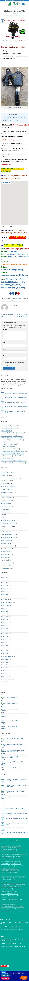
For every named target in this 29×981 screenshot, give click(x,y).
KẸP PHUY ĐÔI (5, 560)
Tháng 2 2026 (4, 594)
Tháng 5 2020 (4, 639)
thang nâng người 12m (16, 863)
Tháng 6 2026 (4, 582)
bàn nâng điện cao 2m (16, 847)
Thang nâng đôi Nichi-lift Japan (8, 868)
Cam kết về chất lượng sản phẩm (10, 120)
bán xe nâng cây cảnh (6, 854)
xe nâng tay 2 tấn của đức (7, 455)
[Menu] (2, 4)
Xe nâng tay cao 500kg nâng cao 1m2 (9, 891)
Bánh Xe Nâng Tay (5, 506)
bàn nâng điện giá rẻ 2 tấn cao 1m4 (9, 849)
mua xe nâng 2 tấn (5, 439)
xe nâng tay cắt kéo (6, 565)
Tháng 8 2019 (4, 665)
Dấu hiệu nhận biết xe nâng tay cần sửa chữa (15, 412)
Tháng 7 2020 (4, 633)
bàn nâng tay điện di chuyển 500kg (9, 432)
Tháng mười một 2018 (7, 679)
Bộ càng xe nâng (5, 503)
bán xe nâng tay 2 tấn (17, 437)
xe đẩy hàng (4, 557)
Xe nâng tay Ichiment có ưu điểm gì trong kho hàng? (15, 398)
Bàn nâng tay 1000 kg (15, 845)
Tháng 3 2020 (4, 645)
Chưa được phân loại (6, 500)
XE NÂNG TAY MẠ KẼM (7, 526)
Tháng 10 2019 (5, 659)
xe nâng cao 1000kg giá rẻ (20, 884)
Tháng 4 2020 (4, 642)
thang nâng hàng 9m (6, 863)
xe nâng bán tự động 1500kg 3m (8, 446)
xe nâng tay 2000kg (18, 455)
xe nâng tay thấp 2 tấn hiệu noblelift (9, 460)
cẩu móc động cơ (17, 856)
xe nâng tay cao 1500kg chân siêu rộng (10, 893)
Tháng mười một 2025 (7, 602)
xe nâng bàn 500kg (19, 439)
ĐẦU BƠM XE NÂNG (14, 9)
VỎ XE (3, 529)
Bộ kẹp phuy (4, 512)
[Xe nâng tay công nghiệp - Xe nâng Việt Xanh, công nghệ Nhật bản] (14, 4)
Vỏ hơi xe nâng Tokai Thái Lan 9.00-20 (10, 872)
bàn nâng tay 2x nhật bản (13, 428)
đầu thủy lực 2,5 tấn (14, 279)
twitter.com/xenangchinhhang (12, 270)
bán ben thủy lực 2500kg (15, 288)
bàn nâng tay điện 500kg (7, 430)
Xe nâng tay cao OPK (6, 899)
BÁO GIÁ (24, 977)
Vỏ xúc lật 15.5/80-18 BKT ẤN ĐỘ (9, 875)
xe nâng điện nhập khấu (18, 906)
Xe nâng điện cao (5, 495)
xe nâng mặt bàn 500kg (22, 451)
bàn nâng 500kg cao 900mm (8, 425)
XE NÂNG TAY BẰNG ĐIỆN (8, 537)
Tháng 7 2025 (4, 614)
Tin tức (21, 975)
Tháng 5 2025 (4, 619)
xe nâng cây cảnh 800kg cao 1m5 (8, 451)
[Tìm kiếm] (23, 4)
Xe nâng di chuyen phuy (7, 546)
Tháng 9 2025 (4, 608)
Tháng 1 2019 (4, 676)
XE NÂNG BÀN (5, 475)
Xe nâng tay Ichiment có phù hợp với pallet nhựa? (16, 407)
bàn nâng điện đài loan (6, 435)
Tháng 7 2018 (4, 682)
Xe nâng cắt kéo (5, 531)
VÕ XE (3, 514)
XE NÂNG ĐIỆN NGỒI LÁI (8, 486)
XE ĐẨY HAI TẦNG (6, 481)
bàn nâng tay (4, 428)
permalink (14, 300)
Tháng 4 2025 (4, 622)
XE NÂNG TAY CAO (6, 563)
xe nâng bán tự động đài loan (7, 884)
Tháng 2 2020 (4, 648)
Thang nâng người (5, 540)
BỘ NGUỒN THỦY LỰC (7, 472)
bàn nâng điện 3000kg (6, 847)
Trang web (5, 355)
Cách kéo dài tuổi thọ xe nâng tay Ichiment (16, 402)
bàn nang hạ (6, 845)
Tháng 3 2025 (4, 625)
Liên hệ (25, 975)
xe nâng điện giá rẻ (21, 462)
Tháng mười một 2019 (7, 656)
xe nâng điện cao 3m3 (22, 460)
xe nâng (12, 439)
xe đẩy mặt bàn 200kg (6, 911)
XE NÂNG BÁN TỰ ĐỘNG (8, 523)
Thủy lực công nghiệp (6, 492)
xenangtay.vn (13, 251)
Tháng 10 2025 (5, 605)
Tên (4, 342)
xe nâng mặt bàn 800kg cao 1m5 (8, 453)
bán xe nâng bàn (15, 435)
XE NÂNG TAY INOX (6, 497)
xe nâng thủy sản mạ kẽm (7, 906)
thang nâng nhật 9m (20, 865)
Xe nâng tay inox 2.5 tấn (17, 899)
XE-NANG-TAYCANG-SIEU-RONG (10, 478)
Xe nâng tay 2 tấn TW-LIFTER (14, 886)
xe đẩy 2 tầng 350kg (6, 908)
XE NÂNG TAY (5, 483)
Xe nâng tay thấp (5, 551)
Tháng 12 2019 (5, 653)
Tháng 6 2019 (4, 670)
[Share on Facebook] (10, 293)
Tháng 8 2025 (4, 611)
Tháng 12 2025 (5, 599)
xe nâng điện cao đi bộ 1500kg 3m (9, 462)
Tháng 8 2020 (4, 631)
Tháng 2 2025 (4, 628)
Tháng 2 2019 (4, 673)
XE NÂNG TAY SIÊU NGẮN (8, 520)
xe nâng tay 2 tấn (20, 453)
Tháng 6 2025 (4, 616)
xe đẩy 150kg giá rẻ (16, 908)
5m (2, 845)
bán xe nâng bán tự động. (7, 437)
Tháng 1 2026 (4, 597)
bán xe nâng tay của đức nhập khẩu (19, 854)
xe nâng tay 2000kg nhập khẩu (8, 458)
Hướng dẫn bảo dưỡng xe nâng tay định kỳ (17, 832)
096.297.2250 (16, 927)
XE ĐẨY (3, 517)
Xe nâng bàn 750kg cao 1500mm (8, 879)
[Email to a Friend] (16, 293)
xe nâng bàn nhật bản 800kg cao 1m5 (9, 444)
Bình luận (5, 329)
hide (18, 114)
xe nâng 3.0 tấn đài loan (20, 877)
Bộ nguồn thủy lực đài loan (7, 856)
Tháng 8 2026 (4, 577)
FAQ (15, 976)
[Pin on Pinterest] (18, 293)
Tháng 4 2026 (4, 588)
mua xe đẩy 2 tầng (5, 861)
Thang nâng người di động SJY (8, 865)
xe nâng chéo (4, 886)
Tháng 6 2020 (4, 636)
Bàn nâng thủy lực (6, 568)
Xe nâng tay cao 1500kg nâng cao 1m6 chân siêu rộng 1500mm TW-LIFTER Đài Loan (13, 896)
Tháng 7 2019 (4, 667)
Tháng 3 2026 (4, 591)
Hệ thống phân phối (12, 975)
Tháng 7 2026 (4, 580)
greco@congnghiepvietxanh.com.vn (14, 929)
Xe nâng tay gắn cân (6, 489)
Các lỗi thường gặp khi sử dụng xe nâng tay (16, 393)
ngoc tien (21, 15)
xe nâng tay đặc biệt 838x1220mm (9, 904)
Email (4, 349)
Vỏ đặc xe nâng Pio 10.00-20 (8, 877)
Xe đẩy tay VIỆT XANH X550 (18, 911)
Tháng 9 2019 (4, 662)
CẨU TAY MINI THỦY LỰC (8, 534)
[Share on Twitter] (13, 293)
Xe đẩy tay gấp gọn (6, 554)
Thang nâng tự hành (6, 548)
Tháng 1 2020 (4, 650)
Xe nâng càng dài (5, 509)
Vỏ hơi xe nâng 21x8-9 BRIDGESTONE (10, 870)
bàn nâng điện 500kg (22, 432)
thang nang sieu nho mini (16, 861)
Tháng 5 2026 (4, 585)
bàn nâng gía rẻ (18, 425)
